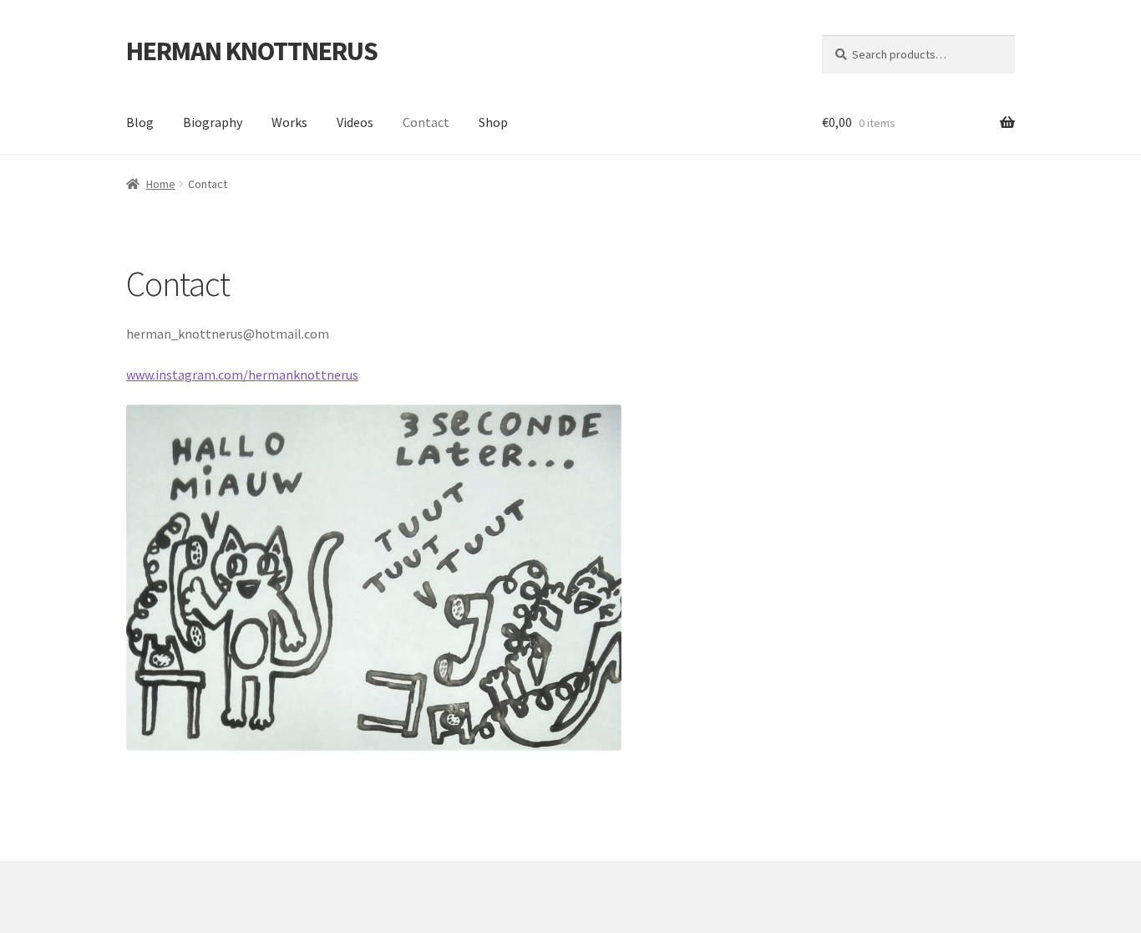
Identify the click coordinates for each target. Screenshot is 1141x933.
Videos (355, 122)
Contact (426, 122)
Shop (493, 122)
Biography (212, 122)
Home (160, 183)
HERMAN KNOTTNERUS (252, 51)
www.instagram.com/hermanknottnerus (242, 374)
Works (289, 122)
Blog (140, 122)
